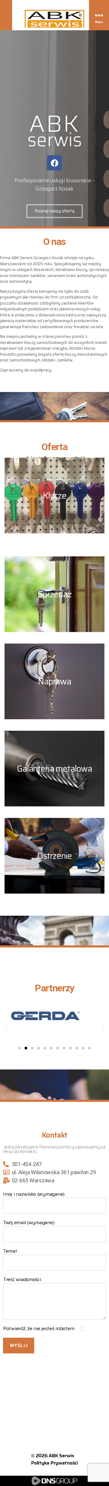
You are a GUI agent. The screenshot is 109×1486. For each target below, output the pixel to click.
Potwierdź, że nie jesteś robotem (39, 1328)
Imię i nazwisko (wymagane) (33, 1194)
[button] (6, 1027)
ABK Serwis (61, 1455)
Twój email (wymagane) (28, 1222)
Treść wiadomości (22, 1279)
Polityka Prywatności (54, 1463)
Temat (10, 1251)
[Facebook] (54, 162)
